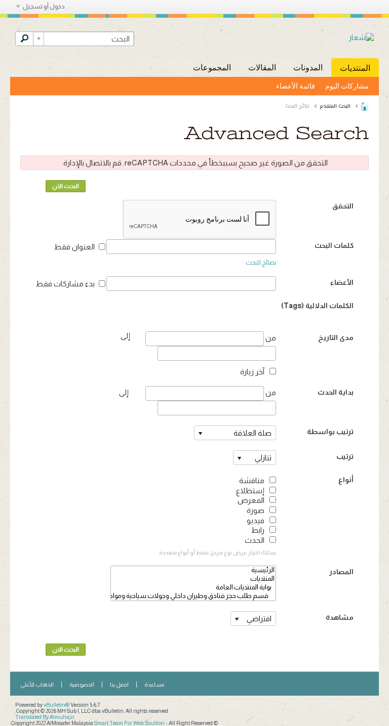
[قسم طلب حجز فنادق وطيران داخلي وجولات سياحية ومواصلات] (193, 596)
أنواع (346, 480)
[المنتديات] (193, 579)
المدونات (308, 67)
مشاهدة (340, 617)
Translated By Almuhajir (44, 717)
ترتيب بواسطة (330, 432)
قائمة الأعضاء (295, 85)
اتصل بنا (119, 684)
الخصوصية (81, 684)
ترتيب (345, 456)
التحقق (343, 206)
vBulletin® (56, 705)
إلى (124, 392)
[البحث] (24, 38)
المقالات (262, 67)
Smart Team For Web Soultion (129, 723)
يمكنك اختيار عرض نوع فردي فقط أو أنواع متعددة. (217, 552)
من (270, 337)
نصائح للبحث (261, 262)
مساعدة (154, 684)
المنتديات (355, 67)
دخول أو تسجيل (44, 6)
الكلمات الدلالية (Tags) (317, 306)
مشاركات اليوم (347, 85)
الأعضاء (342, 282)
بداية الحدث (336, 392)
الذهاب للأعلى (37, 684)
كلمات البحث (334, 245)
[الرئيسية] (193, 570)
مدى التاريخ (336, 337)
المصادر (341, 572)
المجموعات (212, 67)
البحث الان (65, 186)
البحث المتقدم (335, 106)
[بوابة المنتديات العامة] (193, 587)
